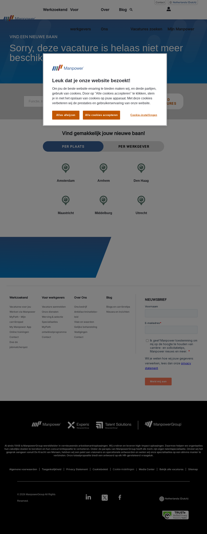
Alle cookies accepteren (101, 115)
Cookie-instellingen (143, 115)
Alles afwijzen (65, 115)
